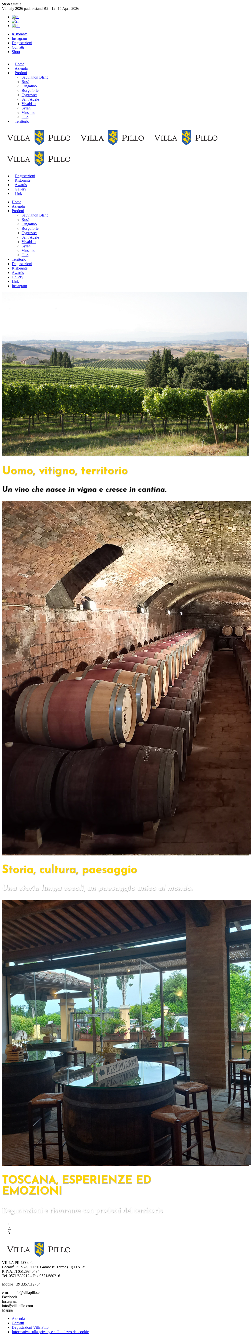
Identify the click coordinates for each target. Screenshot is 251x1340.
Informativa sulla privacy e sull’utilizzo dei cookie (50, 1332)
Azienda (18, 1318)
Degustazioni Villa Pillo (30, 1327)
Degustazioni (22, 43)
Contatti (18, 47)
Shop (16, 52)
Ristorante (19, 34)
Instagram (19, 38)
